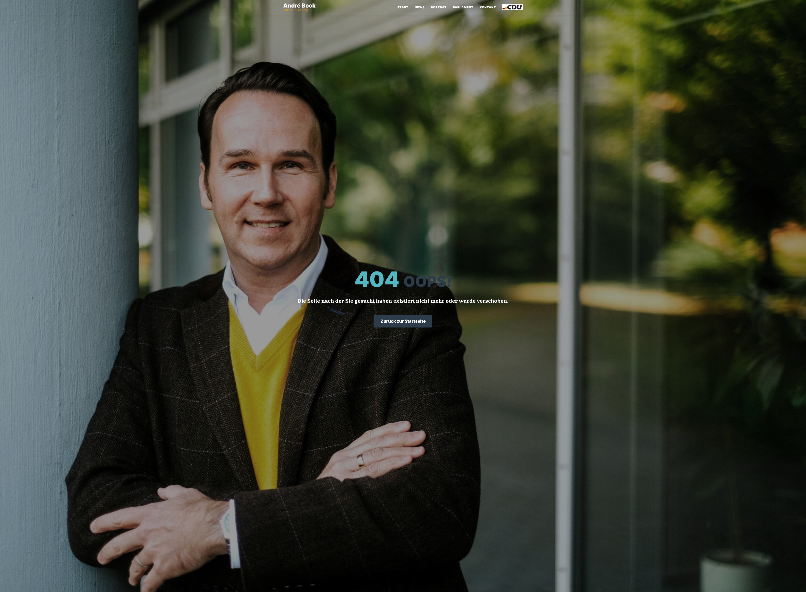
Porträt (439, 7)
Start (402, 7)
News (420, 7)
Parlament (463, 7)
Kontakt (488, 7)
